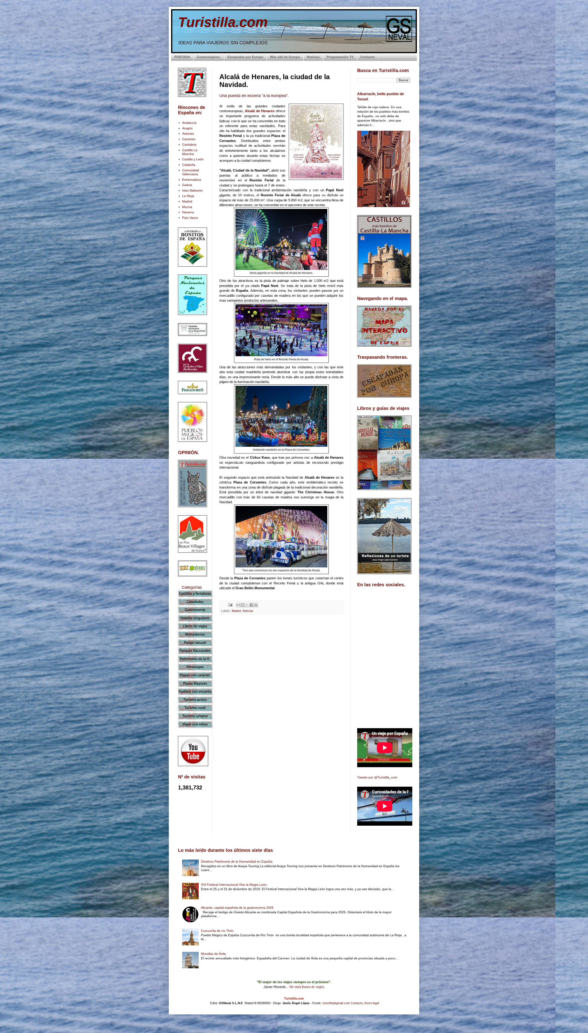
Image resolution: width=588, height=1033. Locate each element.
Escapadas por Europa (245, 57)
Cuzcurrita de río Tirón (217, 931)
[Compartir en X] (247, 605)
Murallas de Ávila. (214, 953)
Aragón (187, 128)
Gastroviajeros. (209, 57)
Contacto (367, 57)
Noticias (313, 57)
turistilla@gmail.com (336, 1003)
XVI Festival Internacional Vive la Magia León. (234, 884)
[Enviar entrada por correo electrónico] (230, 604)
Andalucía (189, 123)
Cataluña (188, 165)
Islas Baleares (192, 190)
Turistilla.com (223, 22)
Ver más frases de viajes (306, 987)
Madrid (236, 611)
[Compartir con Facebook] (251, 605)
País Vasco (190, 217)
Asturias (188, 133)
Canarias (188, 139)
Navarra (188, 212)
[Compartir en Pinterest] (256, 605)
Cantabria (189, 144)
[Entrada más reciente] (220, 700)
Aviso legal (371, 1003)
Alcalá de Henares (259, 111)
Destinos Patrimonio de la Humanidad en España (236, 861)
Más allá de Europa (285, 57)
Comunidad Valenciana (190, 172)
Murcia (187, 207)
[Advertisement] (281, 659)
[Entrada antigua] (342, 700)
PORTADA (182, 57)
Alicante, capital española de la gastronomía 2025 (237, 907)
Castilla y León (193, 159)
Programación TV (340, 57)
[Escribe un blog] (242, 605)
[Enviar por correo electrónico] (238, 605)
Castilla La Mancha (189, 152)
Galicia (187, 185)
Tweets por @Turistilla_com (377, 777)
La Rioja (188, 196)
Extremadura (191, 179)
